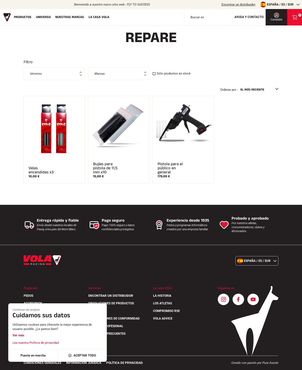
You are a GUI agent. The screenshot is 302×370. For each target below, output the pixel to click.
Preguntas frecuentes (107, 334)
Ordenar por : (229, 90)
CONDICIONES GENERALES (42, 363)
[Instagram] (223, 299)
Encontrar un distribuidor (238, 4)
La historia (162, 296)
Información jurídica (83, 363)
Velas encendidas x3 (41, 170)
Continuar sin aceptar (26, 309)
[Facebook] (238, 299)
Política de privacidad (124, 363)
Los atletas (162, 303)
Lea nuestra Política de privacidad (36, 343)
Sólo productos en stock (174, 73)
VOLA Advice (162, 318)
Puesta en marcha (33, 355)
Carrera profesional (105, 326)
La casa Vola (99, 17)
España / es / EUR (280, 4)
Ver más (18, 335)
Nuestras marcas (69, 17)
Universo (43, 17)
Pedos (28, 296)
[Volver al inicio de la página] (294, 365)
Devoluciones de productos (111, 303)
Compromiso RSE (166, 311)
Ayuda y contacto (249, 17)
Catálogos (97, 311)
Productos (22, 17)
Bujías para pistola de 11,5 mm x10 (105, 168)
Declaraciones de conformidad (114, 318)
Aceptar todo (85, 355)
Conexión (276, 19)
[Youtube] (253, 299)
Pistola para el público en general (170, 168)
